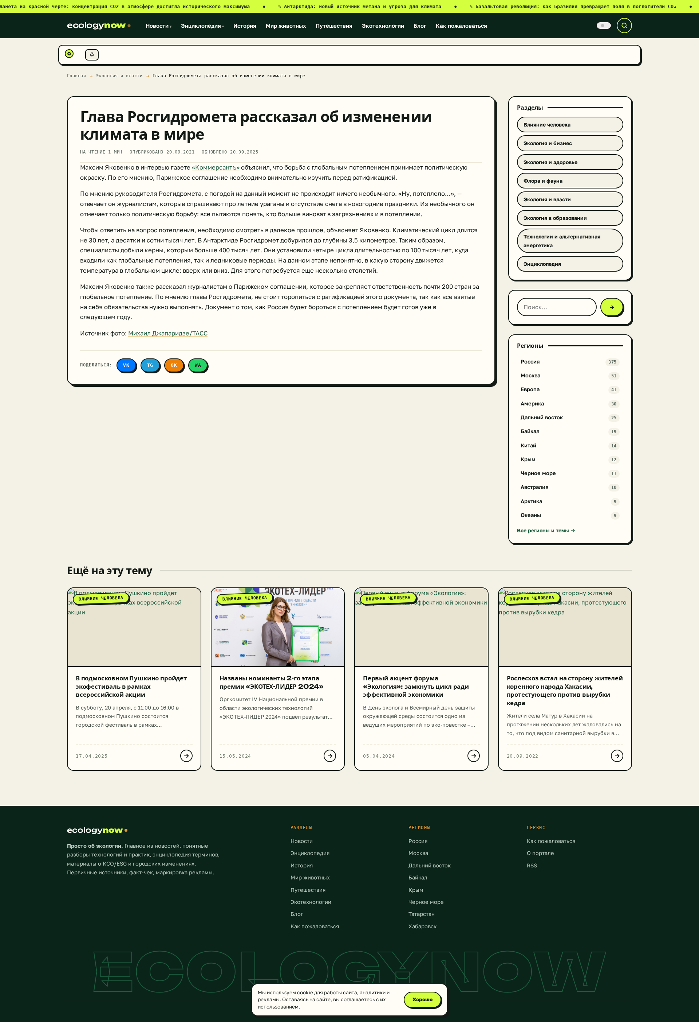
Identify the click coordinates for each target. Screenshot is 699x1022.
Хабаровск (422, 926)
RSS (532, 865)
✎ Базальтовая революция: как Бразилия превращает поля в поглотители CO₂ (581, 6)
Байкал (417, 877)
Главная (76, 75)
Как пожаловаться (461, 25)
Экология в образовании (555, 218)
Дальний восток (429, 865)
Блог (420, 25)
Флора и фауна (543, 181)
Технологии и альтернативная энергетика (562, 240)
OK (174, 365)
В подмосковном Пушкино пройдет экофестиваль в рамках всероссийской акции (131, 686)
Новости (158, 25)
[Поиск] (624, 25)
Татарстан (421, 914)
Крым (415, 890)
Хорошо (422, 999)
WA (198, 365)
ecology (96, 25)
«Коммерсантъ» (216, 167)
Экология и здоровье (550, 162)
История (244, 25)
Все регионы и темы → (546, 530)
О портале (540, 853)
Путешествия (334, 25)
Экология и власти (119, 75)
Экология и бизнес (548, 143)
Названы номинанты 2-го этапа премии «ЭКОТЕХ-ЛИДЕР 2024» (272, 682)
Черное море (426, 902)
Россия (417, 841)
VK (126, 365)
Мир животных (286, 25)
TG (150, 365)
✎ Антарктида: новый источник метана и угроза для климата (367, 6)
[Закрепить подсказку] (92, 55)
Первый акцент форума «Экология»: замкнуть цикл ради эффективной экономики (416, 686)
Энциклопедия (202, 25)
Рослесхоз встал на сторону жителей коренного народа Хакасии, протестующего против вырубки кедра (565, 690)
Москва (418, 853)
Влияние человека (547, 124)
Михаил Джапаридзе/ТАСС (168, 333)
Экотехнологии (383, 25)
